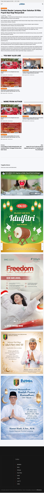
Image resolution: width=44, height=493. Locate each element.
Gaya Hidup (19, 472)
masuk (7, 167)
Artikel (18, 478)
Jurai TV (19, 481)
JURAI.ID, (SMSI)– (4, 17)
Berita (18, 467)
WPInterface (39, 490)
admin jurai (9, 15)
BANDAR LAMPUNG (3, 8)
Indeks (18, 483)
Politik (18, 475)
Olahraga (19, 470)
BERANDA (19, 464)
